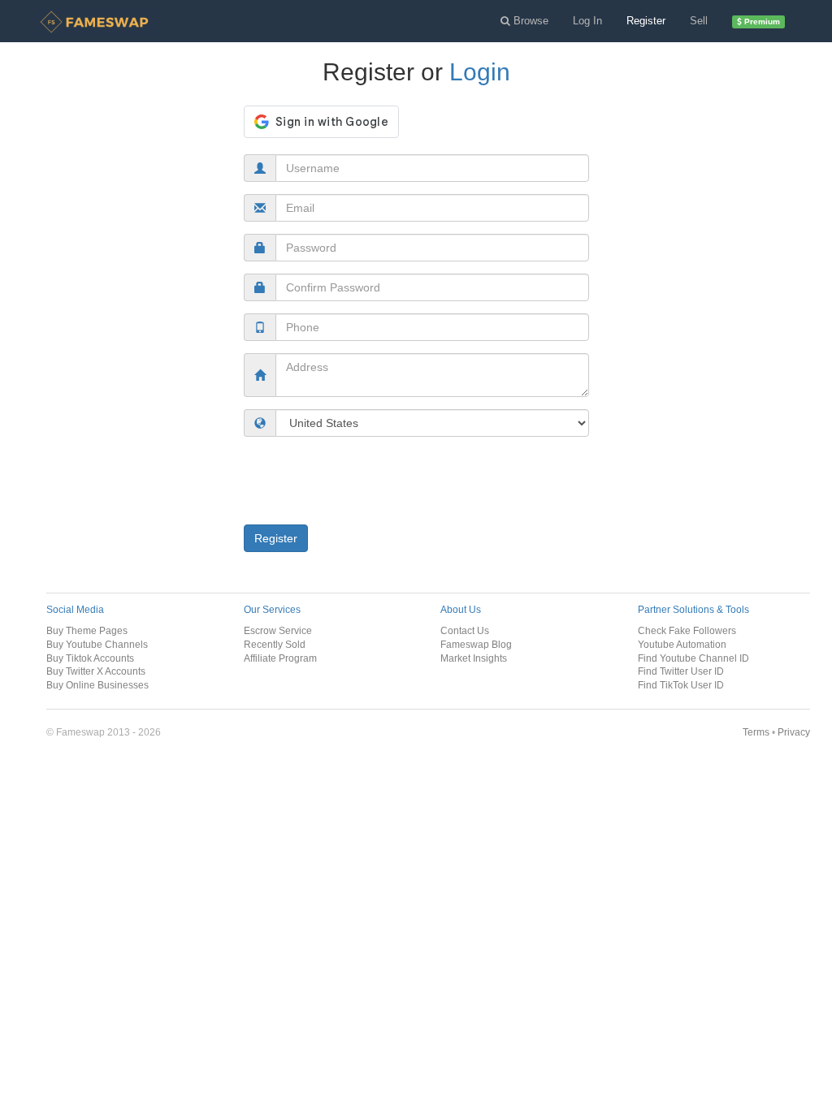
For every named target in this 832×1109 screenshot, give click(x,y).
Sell (699, 21)
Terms (756, 732)
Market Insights (473, 658)
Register (645, 21)
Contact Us (464, 630)
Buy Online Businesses (97, 685)
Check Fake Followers (687, 630)
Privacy (794, 732)
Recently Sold (275, 644)
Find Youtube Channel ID (693, 658)
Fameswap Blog (476, 644)
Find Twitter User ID (681, 671)
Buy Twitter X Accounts (95, 671)
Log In (587, 21)
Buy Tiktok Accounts (90, 658)
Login (479, 71)
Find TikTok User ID (681, 685)
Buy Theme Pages (87, 630)
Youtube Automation (682, 644)
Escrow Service (278, 630)
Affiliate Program (280, 658)
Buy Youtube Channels (97, 644)
